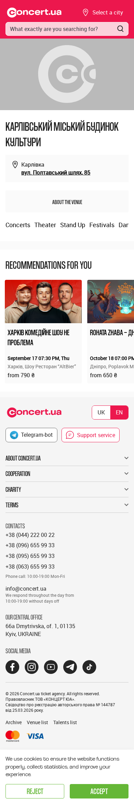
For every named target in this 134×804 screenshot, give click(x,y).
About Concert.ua (23, 458)
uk (101, 412)
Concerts (17, 225)
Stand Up (72, 225)
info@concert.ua (25, 588)
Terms (12, 505)
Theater (45, 225)
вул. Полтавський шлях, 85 (55, 172)
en (119, 412)
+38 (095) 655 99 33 (30, 556)
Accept (99, 791)
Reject (35, 791)
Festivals (101, 225)
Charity (13, 489)
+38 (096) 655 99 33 (30, 545)
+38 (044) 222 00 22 (30, 535)
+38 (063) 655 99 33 (30, 566)
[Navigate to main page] (34, 13)
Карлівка (32, 164)
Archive (13, 722)
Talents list (65, 722)
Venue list (37, 722)
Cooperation (17, 473)
